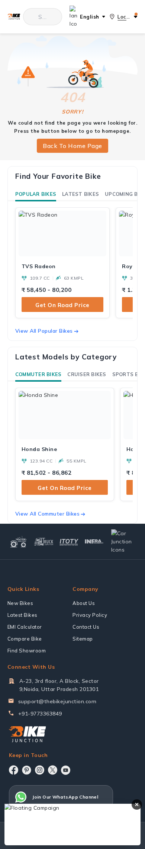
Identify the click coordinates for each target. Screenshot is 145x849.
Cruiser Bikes (86, 374)
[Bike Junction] (13, 17)
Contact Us (85, 627)
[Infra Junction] (94, 541)
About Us (83, 603)
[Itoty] (69, 541)
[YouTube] (65, 770)
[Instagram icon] (39, 770)
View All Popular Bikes (44, 331)
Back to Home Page (72, 145)
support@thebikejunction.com (57, 701)
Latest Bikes (80, 194)
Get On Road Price (62, 305)
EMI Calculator (24, 627)
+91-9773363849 (40, 713)
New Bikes (20, 603)
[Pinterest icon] (26, 770)
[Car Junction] (123, 541)
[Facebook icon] (13, 770)
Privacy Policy (89, 615)
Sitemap (82, 639)
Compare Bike (24, 639)
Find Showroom (26, 651)
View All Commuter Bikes (47, 513)
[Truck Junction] (43, 541)
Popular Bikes (35, 194)
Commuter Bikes (38, 374)
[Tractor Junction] (18, 541)
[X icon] (52, 770)
